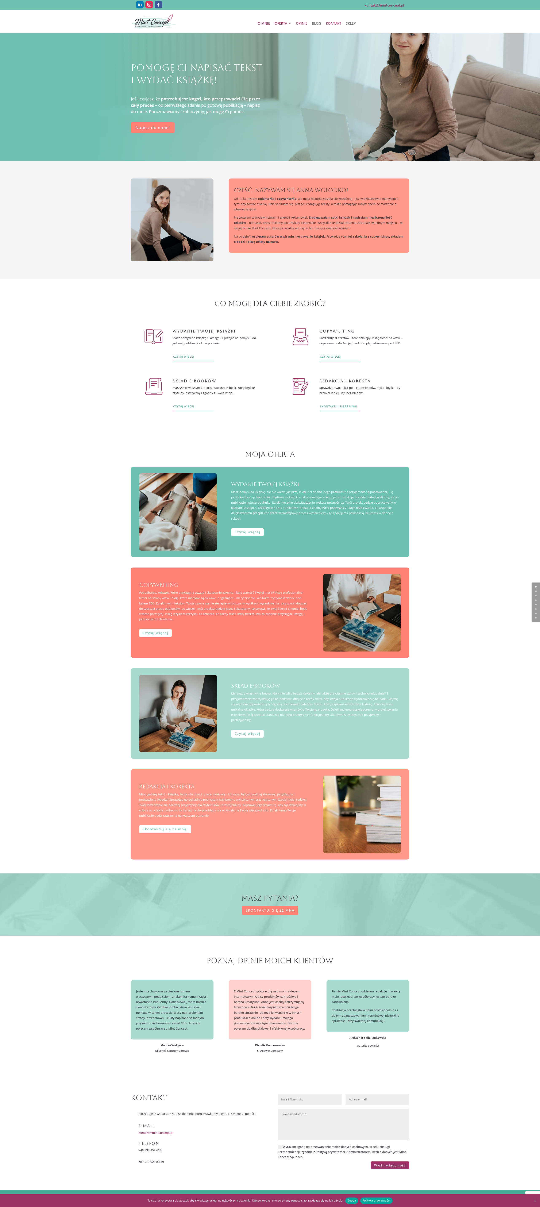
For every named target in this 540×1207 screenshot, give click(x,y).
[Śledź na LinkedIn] (140, 4)
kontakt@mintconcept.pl (156, 1133)
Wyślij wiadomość (390, 1165)
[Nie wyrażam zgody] (535, 1201)
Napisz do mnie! (152, 127)
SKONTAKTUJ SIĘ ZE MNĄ (270, 910)
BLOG (316, 24)
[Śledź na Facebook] (158, 4)
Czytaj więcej (247, 532)
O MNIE (264, 24)
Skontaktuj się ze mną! (165, 829)
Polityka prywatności (376, 1200)
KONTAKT (333, 24)
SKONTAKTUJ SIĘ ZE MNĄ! (338, 406)
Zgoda (351, 1200)
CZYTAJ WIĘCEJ (183, 356)
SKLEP (351, 24)
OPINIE (301, 24)
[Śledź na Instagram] (149, 4)
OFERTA (281, 24)
